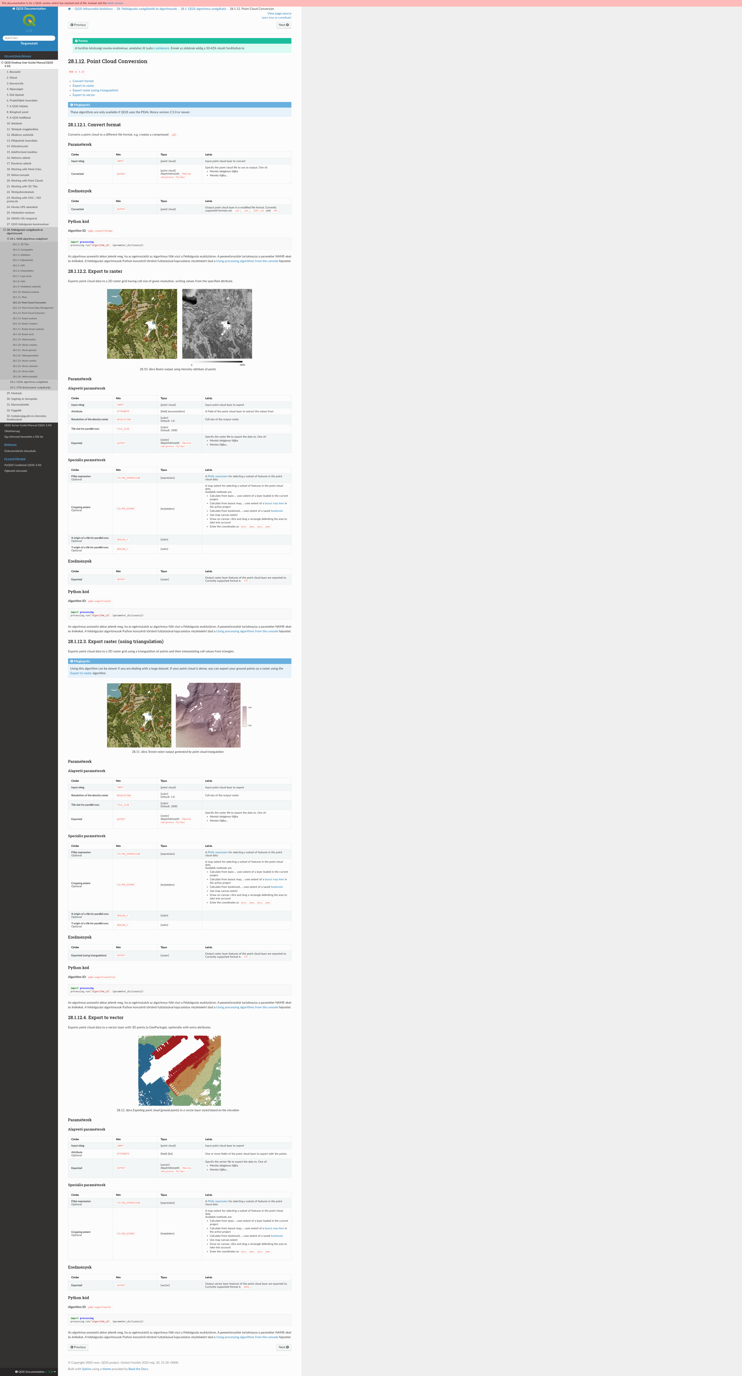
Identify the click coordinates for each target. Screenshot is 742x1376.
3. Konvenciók (15, 83)
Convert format (83, 81)
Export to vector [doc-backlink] (95, 1017)
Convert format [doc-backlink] (94, 124)
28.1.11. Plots (20, 297)
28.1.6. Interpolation (23, 271)
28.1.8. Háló (19, 281)
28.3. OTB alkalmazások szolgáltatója (30, 387)
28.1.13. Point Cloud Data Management (33, 308)
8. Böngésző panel (17, 112)
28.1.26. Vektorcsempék (25, 377)
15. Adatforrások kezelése (22, 152)
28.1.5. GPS (19, 266)
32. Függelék (14, 410)
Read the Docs (138, 1369)
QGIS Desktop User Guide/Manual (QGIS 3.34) (28, 64)
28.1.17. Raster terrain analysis (28, 329)
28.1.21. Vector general (24, 350)
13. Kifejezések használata (22, 140)
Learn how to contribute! (276, 17)
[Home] (69, 8)
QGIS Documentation (30, 8)
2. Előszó (12, 77)
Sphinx (86, 1369)
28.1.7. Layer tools (22, 276)
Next (282, 24)
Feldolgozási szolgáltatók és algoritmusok (147, 8)
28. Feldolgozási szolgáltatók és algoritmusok (25, 231)
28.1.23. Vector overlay (24, 361)
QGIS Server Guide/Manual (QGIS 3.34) (28, 425)
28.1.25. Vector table (23, 371)
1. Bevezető (13, 71)
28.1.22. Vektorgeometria (25, 356)
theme (106, 1369)
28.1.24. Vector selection (25, 366)
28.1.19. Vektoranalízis (24, 340)
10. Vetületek (14, 123)
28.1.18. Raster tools (23, 334)
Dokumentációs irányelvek (20, 451)
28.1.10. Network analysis (26, 292)
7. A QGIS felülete (17, 106)
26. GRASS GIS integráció (22, 218)
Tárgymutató (29, 43)
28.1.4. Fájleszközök (23, 260)
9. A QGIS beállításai (19, 117)
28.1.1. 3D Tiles (21, 244)
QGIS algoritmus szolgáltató (203, 8)
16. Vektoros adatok (18, 157)
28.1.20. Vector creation (25, 345)
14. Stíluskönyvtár (17, 146)
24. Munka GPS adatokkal (22, 207)
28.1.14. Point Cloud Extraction (29, 313)
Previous (79, 24)
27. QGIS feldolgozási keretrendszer (28, 224)
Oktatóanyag (12, 431)
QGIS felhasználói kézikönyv (94, 8)
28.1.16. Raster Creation (25, 324)
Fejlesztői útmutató (15, 470)
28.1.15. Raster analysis (25, 318)
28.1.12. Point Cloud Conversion (29, 303)
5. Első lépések (15, 94)
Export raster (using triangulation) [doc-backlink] (115, 641)
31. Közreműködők (18, 404)
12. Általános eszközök (20, 134)
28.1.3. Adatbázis (21, 255)
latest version (115, 3)
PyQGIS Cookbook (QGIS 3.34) (22, 465)
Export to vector (84, 95)
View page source (279, 13)
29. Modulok (14, 393)
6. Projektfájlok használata (22, 100)
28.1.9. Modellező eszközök (27, 287)
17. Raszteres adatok (19, 163)
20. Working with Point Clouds (25, 180)
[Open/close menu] (2, 63)
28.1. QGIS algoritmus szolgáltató (29, 239)
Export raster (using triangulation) (95, 90)
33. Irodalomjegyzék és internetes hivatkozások (26, 418)
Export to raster (83, 85)
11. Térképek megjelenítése (22, 129)
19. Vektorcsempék (18, 175)
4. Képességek (15, 89)
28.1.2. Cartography (23, 250)
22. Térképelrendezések (20, 192)
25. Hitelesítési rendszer (21, 212)
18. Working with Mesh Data (24, 169)
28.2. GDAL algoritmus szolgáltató (29, 382)
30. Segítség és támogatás (22, 398)
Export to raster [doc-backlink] (95, 271)
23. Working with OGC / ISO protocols (24, 199)
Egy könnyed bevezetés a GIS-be (23, 436)
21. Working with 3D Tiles (22, 186)
